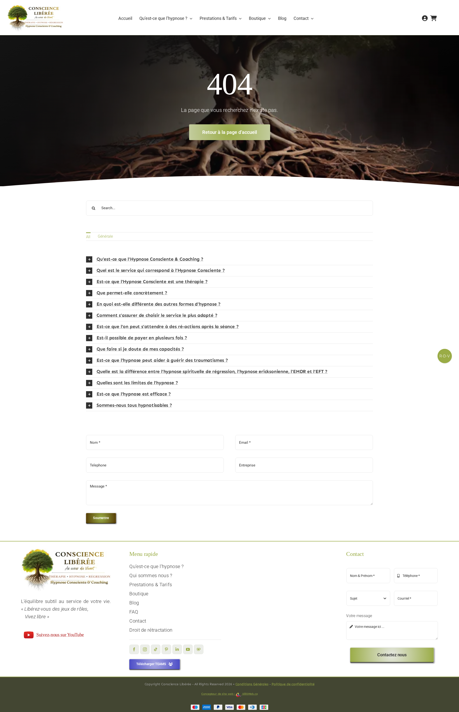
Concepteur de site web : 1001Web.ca (229, 694)
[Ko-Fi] (198, 649)
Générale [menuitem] (105, 236)
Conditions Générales (251, 684)
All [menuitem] (88, 237)
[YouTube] (188, 649)
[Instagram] (145, 649)
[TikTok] (155, 649)
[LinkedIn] (177, 649)
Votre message (359, 615)
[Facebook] (134, 649)
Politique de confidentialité (293, 684)
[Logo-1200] (35, 6)
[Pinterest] (166, 649)
